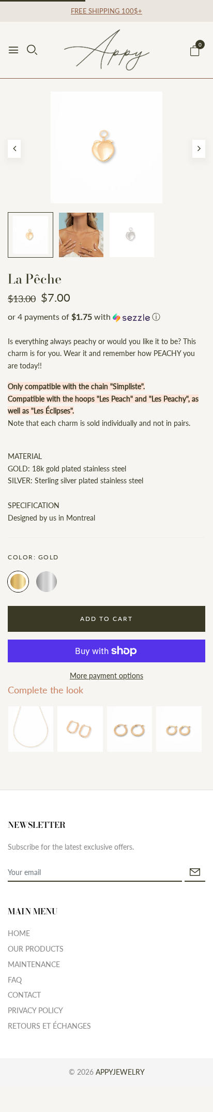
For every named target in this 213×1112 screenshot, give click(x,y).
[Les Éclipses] (80, 729)
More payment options (106, 675)
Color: (33, 557)
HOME (19, 933)
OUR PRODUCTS (36, 948)
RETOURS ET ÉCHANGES (49, 1025)
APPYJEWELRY (120, 1071)
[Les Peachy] (179, 729)
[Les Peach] (129, 729)
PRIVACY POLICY (35, 1010)
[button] (106, 317)
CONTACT (24, 994)
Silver (46, 581)
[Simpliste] (31, 729)
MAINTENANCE (34, 964)
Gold (18, 581)
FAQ (15, 979)
